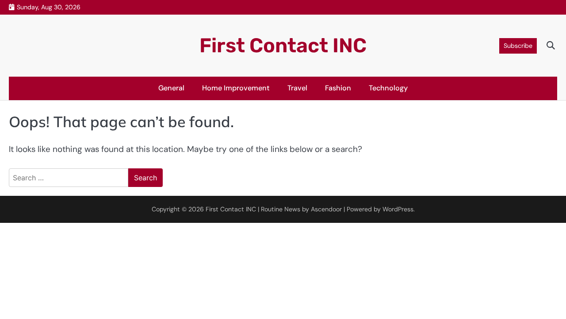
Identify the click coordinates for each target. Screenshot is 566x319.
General (171, 88)
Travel (297, 88)
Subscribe (518, 46)
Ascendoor (326, 209)
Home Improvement (236, 88)
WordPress (397, 209)
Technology (388, 88)
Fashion (338, 88)
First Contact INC (283, 45)
